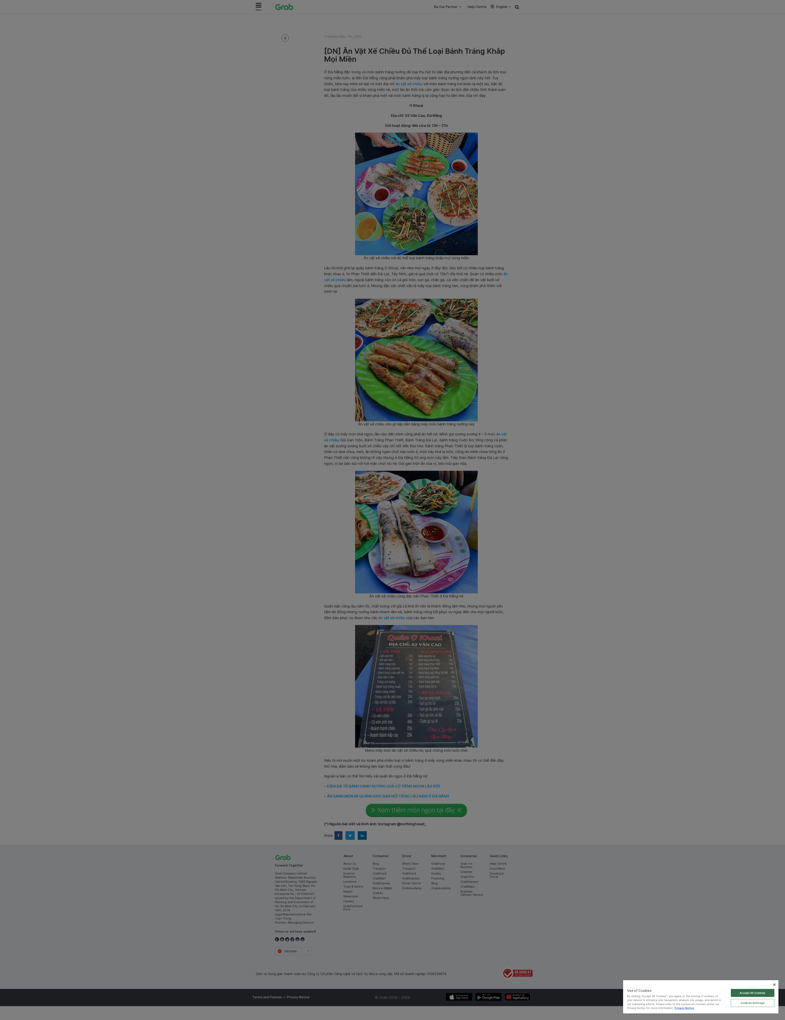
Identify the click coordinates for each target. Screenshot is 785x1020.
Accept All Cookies (752, 992)
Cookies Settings (753, 1002)
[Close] (774, 984)
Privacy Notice (684, 1008)
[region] (700, 996)
